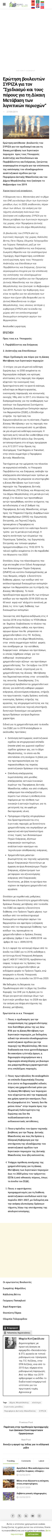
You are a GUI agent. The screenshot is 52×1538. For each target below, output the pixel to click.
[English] (38, 4)
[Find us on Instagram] (39, 1516)
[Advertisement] (26, 38)
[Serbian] (38, 7)
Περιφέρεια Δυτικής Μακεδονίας (20, 1411)
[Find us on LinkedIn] (26, 1516)
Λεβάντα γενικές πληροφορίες (32, 1493)
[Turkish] (42, 7)
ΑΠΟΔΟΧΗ (33, 1534)
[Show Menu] (4, 4)
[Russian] (33, 7)
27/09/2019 (12, 112)
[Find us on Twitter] (19, 1516)
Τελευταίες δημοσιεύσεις (18, 1333)
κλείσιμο (36, 1403)
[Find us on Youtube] (32, 1516)
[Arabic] (38, 1)
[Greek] (42, 4)
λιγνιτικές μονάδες (13, 1407)
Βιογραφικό (12, 1328)
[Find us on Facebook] (12, 1516)
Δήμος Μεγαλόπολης (19, 1403)
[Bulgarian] (42, 1)
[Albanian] (33, 1)
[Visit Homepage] (18, 4)
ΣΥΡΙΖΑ (42, 1411)
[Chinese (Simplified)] (33, 4)
